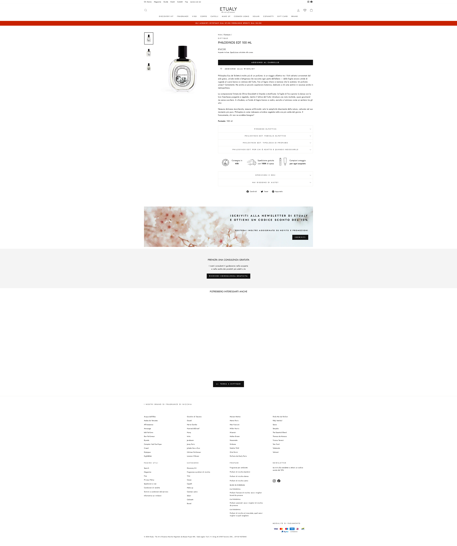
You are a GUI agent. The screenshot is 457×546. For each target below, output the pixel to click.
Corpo (203, 16)
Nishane (233, 444)
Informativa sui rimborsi (152, 495)
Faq (186, 2)
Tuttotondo (276, 448)
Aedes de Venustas (151, 420)
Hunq (189, 432)
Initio (189, 436)
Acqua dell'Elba (150, 416)
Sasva (275, 424)
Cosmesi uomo (192, 492)
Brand (294, 16)
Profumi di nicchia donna (239, 476)
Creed (146, 448)
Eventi (173, 2)
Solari (256, 16)
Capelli (214, 16)
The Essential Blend (280, 432)
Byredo (146, 440)
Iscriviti (300, 237)
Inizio (220, 34)
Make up (226, 16)
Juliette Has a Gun (193, 448)
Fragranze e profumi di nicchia (198, 472)
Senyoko (276, 428)
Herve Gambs (192, 424)
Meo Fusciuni (235, 424)
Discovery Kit (166, 16)
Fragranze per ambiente (239, 467)
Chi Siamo (148, 2)
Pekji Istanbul (277, 420)
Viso (194, 16)
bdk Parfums (148, 432)
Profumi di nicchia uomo (239, 480)
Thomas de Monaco (280, 436)
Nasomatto (234, 440)
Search (146, 468)
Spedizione (234, 52)
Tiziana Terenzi (278, 440)
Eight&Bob (148, 456)
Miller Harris (234, 428)
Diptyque (227, 34)
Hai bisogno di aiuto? (265, 182)
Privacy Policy (149, 480)
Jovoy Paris (191, 444)
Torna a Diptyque (230, 384)
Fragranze (183, 16)
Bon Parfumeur (149, 436)
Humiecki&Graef (193, 428)
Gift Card (282, 16)
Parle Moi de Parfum (280, 416)
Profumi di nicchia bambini (240, 472)
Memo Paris (234, 420)
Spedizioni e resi (265, 175)
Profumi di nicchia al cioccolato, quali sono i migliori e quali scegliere (246, 514)
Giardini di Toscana (194, 416)
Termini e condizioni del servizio (156, 492)
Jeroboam (190, 440)
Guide (166, 2)
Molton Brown (235, 436)
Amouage (147, 428)
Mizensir (233, 432)
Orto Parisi (234, 452)
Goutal (189, 420)
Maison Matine (235, 416)
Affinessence (148, 424)
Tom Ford (276, 444)
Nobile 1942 (234, 448)
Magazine (157, 2)
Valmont (276, 452)
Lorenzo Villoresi (193, 456)
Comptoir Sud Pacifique (153, 444)
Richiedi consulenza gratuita (228, 276)
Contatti (180, 2)
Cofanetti (268, 16)
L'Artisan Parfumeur (194, 452)
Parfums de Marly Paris (238, 456)
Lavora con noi (195, 2)
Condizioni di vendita (152, 487)
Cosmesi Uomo (241, 16)
